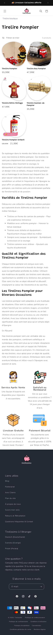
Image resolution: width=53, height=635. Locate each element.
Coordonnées (36, 626)
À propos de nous (13, 504)
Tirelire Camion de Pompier (36, 104)
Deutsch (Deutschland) (15, 537)
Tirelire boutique (10, 18)
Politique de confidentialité (18, 622)
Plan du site (10, 498)
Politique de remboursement (35, 618)
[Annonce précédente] (5, 3)
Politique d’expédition (21, 626)
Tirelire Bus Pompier (36, 69)
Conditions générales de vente (20, 629)
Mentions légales (40, 629)
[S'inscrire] (41, 587)
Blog (7, 481)
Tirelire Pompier (9, 69)
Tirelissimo (18, 618)
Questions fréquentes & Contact (19, 521)
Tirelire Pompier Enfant (13, 140)
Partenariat (10, 487)
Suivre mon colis (12, 510)
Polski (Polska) (11, 548)
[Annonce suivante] (48, 3)
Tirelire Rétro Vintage (12, 103)
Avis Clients (10, 492)
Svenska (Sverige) (13, 543)
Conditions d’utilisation (38, 622)
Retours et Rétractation (15, 516)
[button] (5, 11)
